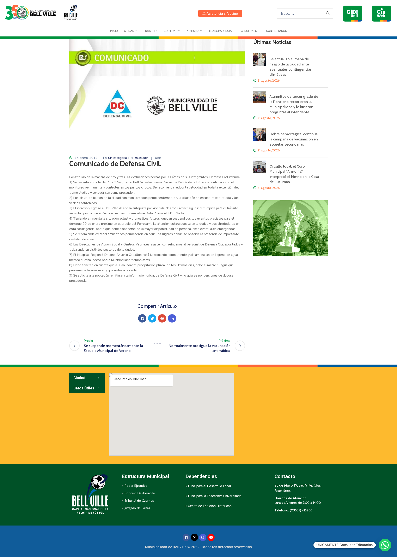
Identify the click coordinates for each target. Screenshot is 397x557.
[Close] (194, 537)
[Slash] (157, 343)
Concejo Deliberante (139, 493)
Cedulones (249, 31)
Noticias (193, 31)
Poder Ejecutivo (135, 486)
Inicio (114, 31)
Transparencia (220, 31)
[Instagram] (202, 537)
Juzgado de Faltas (137, 508)
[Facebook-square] (186, 537)
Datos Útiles (83, 388)
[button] (220, 13)
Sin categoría (117, 158)
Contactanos (276, 31)
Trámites (150, 31)
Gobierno (171, 31)
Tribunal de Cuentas (139, 501)
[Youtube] (211, 537)
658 (158, 158)
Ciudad (129, 31)
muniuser (141, 158)
